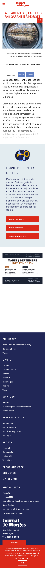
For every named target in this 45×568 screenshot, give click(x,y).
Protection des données (12, 513)
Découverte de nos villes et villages (18, 345)
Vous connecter (17, 236)
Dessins (5, 402)
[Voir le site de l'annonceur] (22, 268)
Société (5, 386)
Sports (7, 442)
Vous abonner (16, 228)
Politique (6, 378)
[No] (42, 556)
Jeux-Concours (9, 427)
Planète (5, 374)
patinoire (30, 74)
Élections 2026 (9, 369)
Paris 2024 (7, 456)
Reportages (7, 382)
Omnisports (7, 452)
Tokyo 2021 (7, 460)
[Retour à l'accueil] (14, 523)
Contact (14, 543)
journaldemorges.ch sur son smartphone (20, 501)
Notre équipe (8, 505)
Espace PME (7, 497)
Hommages (7, 423)
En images (9, 339)
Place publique (13, 417)
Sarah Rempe (15, 64)
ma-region (9, 479)
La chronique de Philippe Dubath (16, 406)
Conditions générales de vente (15, 509)
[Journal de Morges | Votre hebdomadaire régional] (22, 4)
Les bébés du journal (11, 431)
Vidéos (5, 353)
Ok (22, 563)
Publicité (6, 493)
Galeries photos (9, 349)
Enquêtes (9, 473)
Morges (21, 74)
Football (6, 448)
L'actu (6, 359)
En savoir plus (16, 219)
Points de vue (8, 411)
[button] (3, 4)
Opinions (8, 396)
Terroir (5, 390)
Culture (5, 365)
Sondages (7, 435)
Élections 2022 (13, 467)
